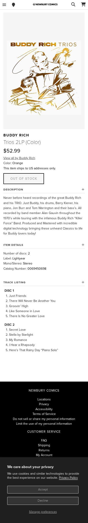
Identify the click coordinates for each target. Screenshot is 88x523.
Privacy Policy (68, 478)
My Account (44, 455)
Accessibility (44, 409)
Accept (43, 489)
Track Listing (14, 282)
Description (13, 189)
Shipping (44, 445)
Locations (44, 399)
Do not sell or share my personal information (44, 419)
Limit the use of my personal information (44, 424)
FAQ (44, 440)
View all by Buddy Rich (19, 158)
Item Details (13, 245)
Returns (44, 450)
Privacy (44, 404)
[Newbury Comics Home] (45, 4)
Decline (43, 501)
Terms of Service (44, 414)
